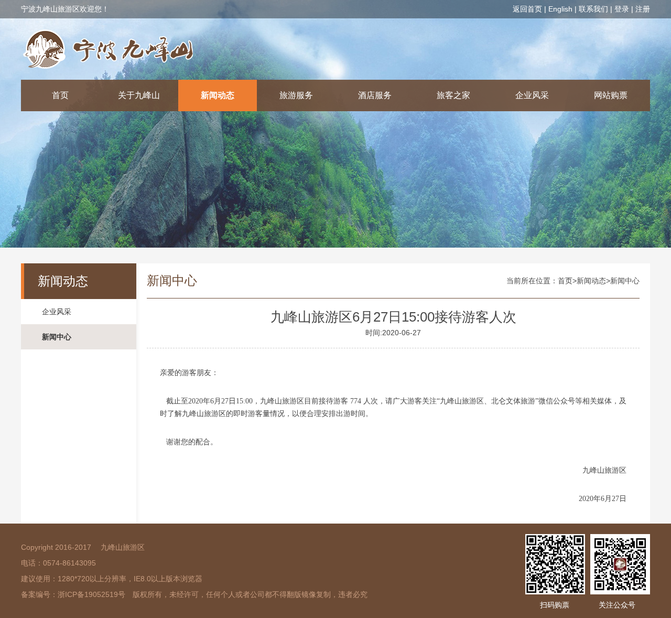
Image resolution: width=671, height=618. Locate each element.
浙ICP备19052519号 (91, 594)
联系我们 (593, 9)
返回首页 (527, 9)
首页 (60, 95)
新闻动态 (217, 95)
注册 (642, 9)
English (560, 9)
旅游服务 (296, 95)
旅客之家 (453, 95)
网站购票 (610, 95)
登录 (621, 9)
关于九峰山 (139, 95)
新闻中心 (56, 337)
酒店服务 (375, 95)
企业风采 (532, 95)
